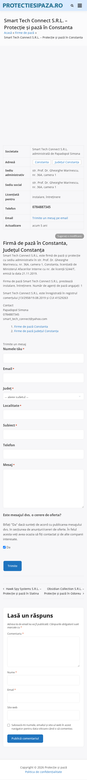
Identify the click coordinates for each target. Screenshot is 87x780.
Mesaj (9, 464)
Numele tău (13, 349)
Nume (12, 672)
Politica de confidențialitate (43, 772)
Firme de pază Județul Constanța (36, 331)
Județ (8, 388)
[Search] (72, 5)
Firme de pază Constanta (31, 326)
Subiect (10, 425)
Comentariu (15, 633)
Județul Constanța (67, 162)
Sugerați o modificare (69, 236)
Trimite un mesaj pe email (50, 218)
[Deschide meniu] (80, 5)
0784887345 (41, 207)
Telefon (9, 445)
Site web (12, 707)
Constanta (42, 162)
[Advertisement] (43, 95)
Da (8, 547)
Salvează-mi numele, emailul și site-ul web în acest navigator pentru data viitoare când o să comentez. (42, 726)
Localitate (12, 405)
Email (8, 369)
